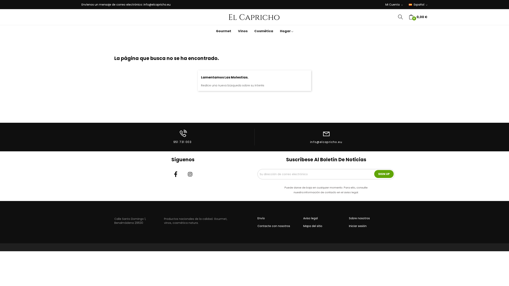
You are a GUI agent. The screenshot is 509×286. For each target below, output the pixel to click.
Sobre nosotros (359, 218)
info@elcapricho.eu (157, 4)
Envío (261, 218)
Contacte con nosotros (273, 226)
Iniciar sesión (358, 226)
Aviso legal (310, 218)
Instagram (190, 174)
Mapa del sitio (312, 226)
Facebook (176, 174)
